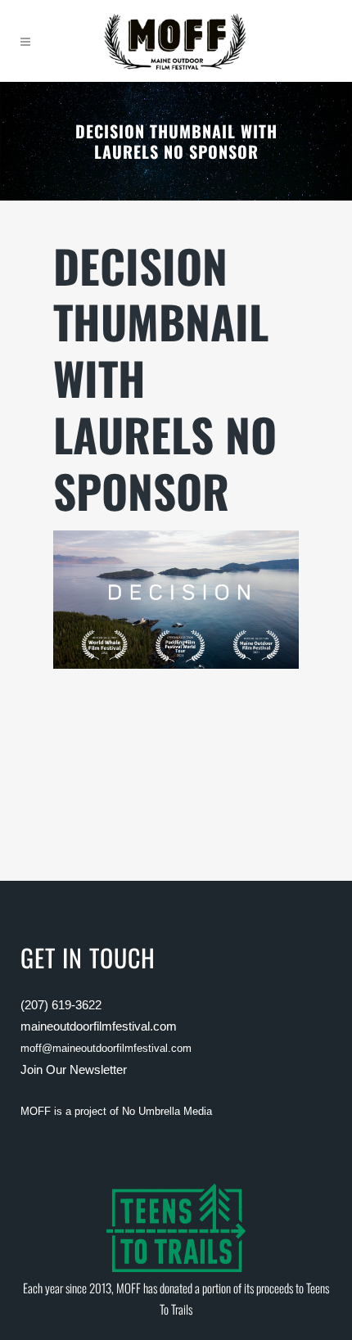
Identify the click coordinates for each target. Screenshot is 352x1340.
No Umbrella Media (167, 1111)
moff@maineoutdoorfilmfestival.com (106, 1048)
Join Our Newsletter (73, 1069)
